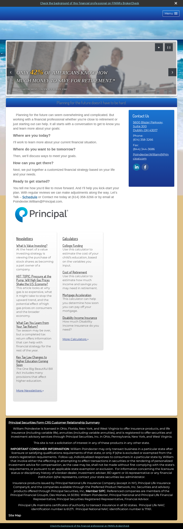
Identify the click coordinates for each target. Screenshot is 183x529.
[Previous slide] (11, 72)
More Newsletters (30, 390)
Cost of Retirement (75, 272)
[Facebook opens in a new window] (145, 166)
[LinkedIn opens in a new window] (136, 166)
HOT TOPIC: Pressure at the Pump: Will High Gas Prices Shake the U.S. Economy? (33, 280)
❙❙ (169, 47)
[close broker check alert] (175, 3)
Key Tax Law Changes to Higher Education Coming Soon (32, 361)
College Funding (73, 246)
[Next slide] (172, 72)
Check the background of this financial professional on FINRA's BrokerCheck (89, 3)
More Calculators (76, 339)
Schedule (29, 197)
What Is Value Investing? (31, 246)
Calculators (70, 238)
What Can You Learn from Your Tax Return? (32, 325)
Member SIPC (96, 491)
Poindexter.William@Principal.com (151, 156)
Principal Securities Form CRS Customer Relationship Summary (54, 422)
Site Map (15, 515)
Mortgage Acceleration (77, 295)
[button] (171, 13)
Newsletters (24, 238)
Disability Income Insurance (80, 318)
